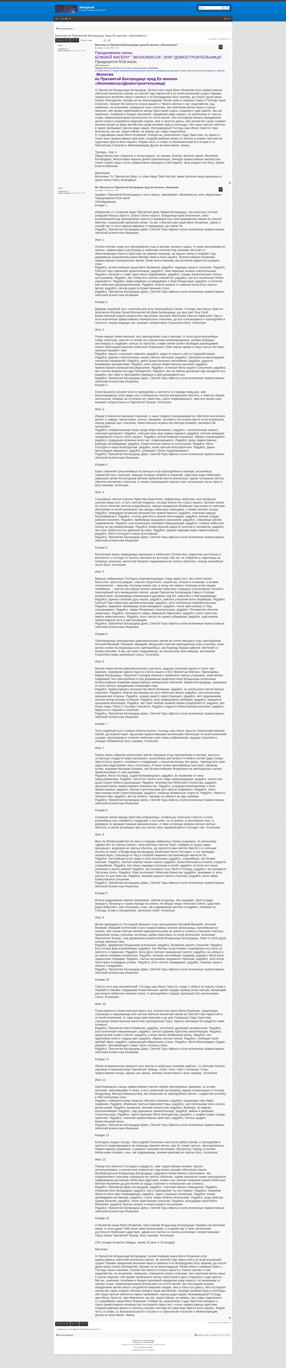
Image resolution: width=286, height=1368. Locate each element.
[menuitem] (68, 19)
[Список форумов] (66, 8)
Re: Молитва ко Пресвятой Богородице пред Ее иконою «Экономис (137, 187)
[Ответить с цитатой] (221, 47)
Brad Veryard (149, 1340)
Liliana (60, 45)
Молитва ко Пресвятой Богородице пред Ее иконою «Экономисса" (101, 36)
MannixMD (150, 1342)
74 (68, 49)
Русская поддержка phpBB (143, 1347)
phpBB (138, 1344)
